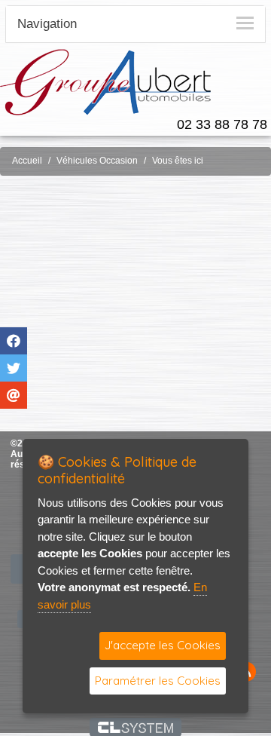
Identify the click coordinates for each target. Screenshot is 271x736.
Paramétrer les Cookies (158, 680)
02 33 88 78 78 (222, 124)
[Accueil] (105, 81)
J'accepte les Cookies (163, 645)
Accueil (27, 160)
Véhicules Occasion (97, 160)
